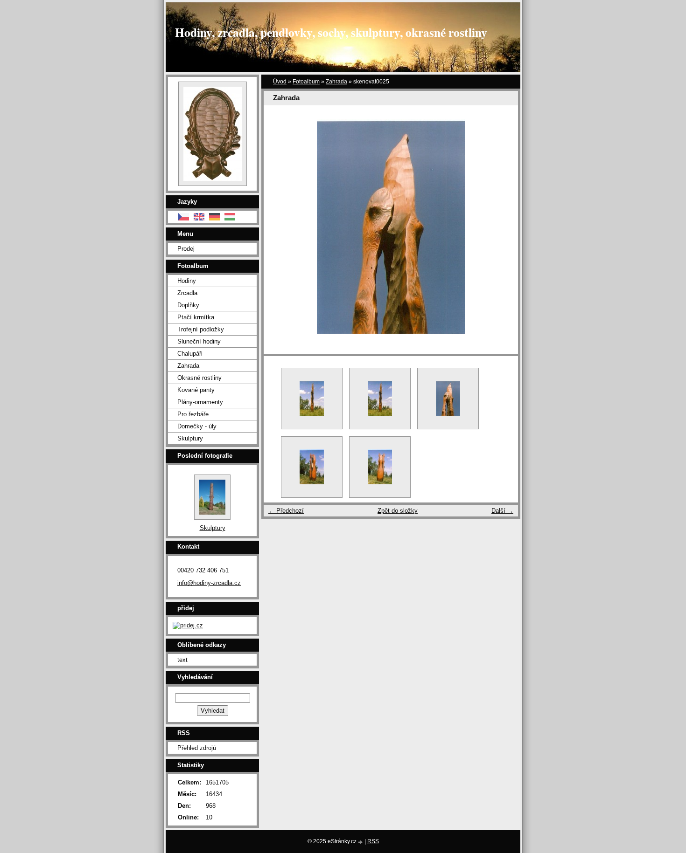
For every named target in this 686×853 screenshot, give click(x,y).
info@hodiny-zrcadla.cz (209, 582)
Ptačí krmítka (195, 317)
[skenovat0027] (380, 467)
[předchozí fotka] (278, 226)
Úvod (280, 81)
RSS (373, 841)
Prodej (186, 248)
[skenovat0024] (380, 398)
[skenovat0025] (448, 398)
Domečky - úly (197, 426)
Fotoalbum (306, 81)
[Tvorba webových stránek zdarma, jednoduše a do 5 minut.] (361, 842)
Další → (502, 510)
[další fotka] (502, 226)
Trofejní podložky (200, 329)
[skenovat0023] (311, 398)
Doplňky (188, 305)
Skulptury (190, 438)
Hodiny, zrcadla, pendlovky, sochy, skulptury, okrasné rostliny (331, 32)
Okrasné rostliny (199, 377)
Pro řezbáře (193, 414)
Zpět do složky (398, 510)
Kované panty (196, 389)
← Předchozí (286, 510)
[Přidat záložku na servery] (188, 625)
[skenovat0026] (311, 467)
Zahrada (336, 81)
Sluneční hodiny (199, 341)
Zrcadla (187, 292)
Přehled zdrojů (196, 747)
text (182, 659)
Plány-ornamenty (200, 402)
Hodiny (186, 280)
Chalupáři (190, 353)
